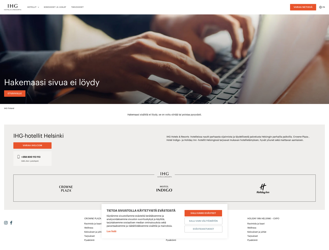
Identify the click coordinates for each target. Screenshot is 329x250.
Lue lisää (111, 231)
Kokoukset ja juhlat (93, 232)
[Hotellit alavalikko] (38, 7)
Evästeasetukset (203, 229)
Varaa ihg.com (32, 145)
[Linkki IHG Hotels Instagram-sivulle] (6, 223)
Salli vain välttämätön (203, 221)
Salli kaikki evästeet (203, 213)
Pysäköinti (89, 240)
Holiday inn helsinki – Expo (263, 218)
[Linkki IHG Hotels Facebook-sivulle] (11, 223)
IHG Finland (9, 108)
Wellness (88, 228)
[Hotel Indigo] (164, 189)
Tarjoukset (89, 236)
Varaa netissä (303, 7)
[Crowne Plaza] (66, 189)
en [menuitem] (324, 7)
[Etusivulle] (12, 7)
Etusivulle (15, 93)
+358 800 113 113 (30, 157)
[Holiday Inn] (263, 188)
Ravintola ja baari (93, 224)
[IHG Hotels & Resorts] (164, 175)
